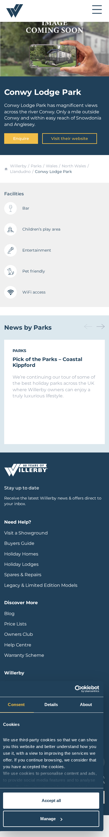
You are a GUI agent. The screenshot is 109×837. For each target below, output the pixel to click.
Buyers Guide (19, 543)
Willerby (18, 165)
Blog (9, 613)
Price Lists (15, 624)
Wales (52, 165)
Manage (48, 818)
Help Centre (17, 645)
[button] (100, 326)
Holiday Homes (21, 554)
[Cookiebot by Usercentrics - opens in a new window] (75, 689)
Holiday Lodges (21, 564)
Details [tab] (51, 704)
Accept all (51, 800)
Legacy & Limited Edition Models (40, 585)
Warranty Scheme (24, 655)
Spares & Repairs (22, 574)
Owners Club (18, 634)
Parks (36, 165)
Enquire (21, 138)
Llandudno (20, 171)
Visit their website (69, 138)
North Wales (74, 165)
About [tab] (86, 704)
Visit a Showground (26, 533)
